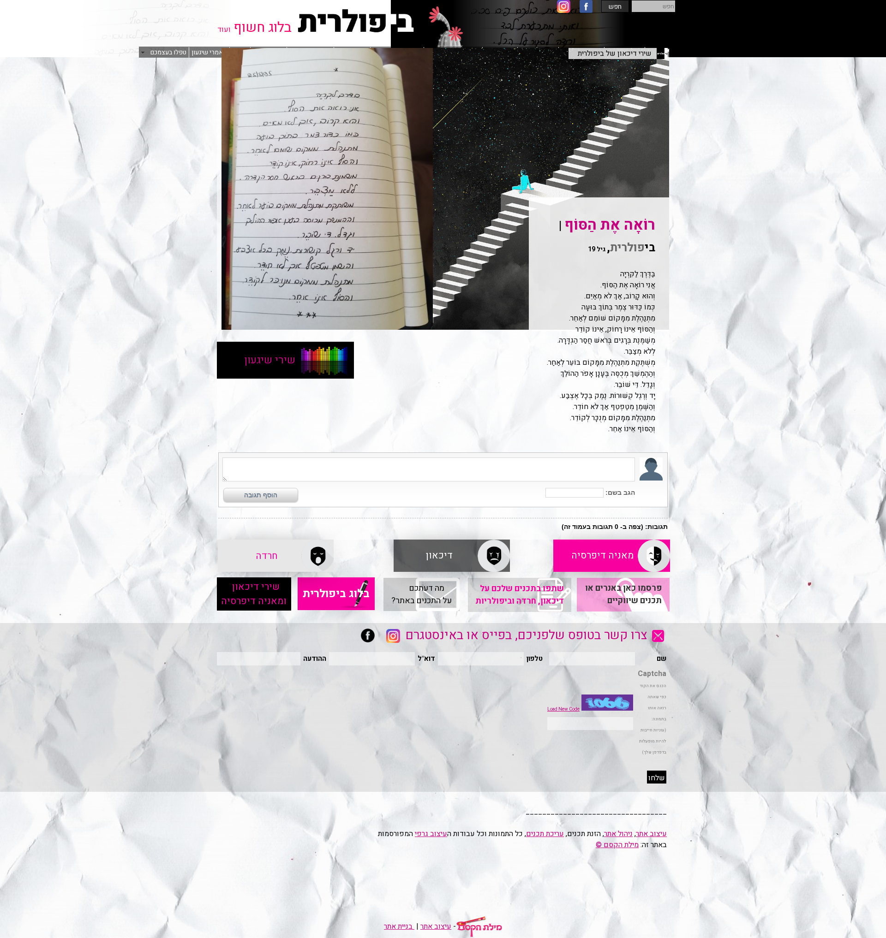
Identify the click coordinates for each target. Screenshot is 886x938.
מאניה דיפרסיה (611, 555)
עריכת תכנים (545, 833)
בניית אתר (399, 926)
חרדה (276, 556)
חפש (615, 7)
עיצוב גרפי (431, 833)
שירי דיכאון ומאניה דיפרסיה (254, 594)
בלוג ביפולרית (336, 594)
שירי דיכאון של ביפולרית (618, 53)
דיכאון (452, 555)
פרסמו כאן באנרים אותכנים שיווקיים (623, 594)
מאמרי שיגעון (209, 52)
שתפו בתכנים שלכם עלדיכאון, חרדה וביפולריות (519, 594)
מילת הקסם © (617, 844)
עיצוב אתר (651, 833)
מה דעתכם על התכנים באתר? (421, 594)
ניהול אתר (618, 833)
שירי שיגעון (285, 360)
